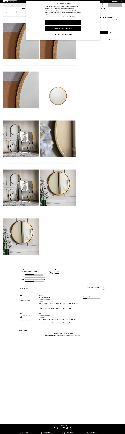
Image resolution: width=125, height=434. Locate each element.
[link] (100, 5)
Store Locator (115, 1)
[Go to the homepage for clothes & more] (5, 1)
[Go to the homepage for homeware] (12, 1)
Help (121, 1)
